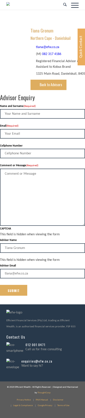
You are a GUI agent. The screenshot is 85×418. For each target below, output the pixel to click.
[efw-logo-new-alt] (35, 5)
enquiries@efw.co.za (36, 361)
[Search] (63, 5)
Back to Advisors (51, 84)
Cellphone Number (11, 145)
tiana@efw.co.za (47, 47)
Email (9, 125)
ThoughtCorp (44, 393)
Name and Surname (18, 106)
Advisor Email (8, 265)
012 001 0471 (35, 344)
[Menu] (73, 5)
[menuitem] (63, 5)
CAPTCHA (5, 228)
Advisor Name (8, 240)
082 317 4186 (51, 54)
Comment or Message (19, 165)
